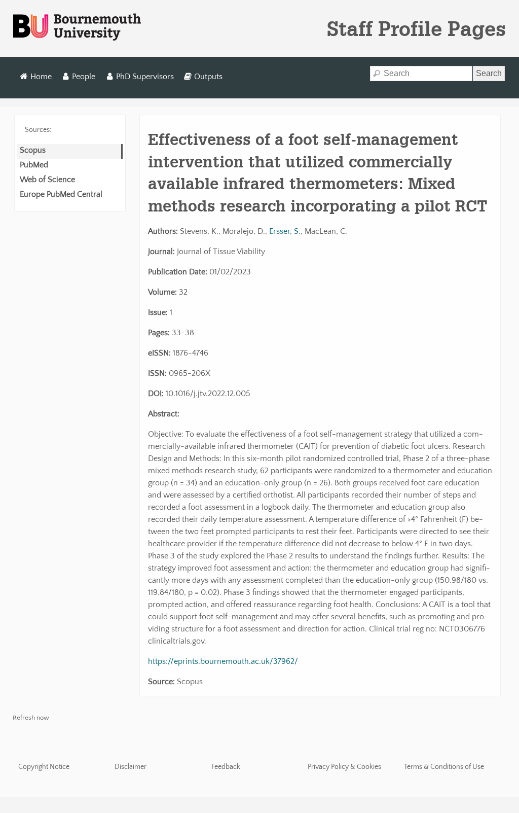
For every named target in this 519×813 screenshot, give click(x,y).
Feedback (225, 767)
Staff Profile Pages (416, 28)
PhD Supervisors (145, 76)
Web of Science (47, 179)
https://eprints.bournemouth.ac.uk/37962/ (223, 661)
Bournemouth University (77, 27)
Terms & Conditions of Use (444, 767)
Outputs (208, 76)
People (83, 76)
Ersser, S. (285, 231)
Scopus (33, 150)
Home (41, 76)
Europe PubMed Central (61, 194)
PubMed (34, 164)
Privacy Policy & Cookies (344, 767)
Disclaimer (130, 767)
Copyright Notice (43, 767)
